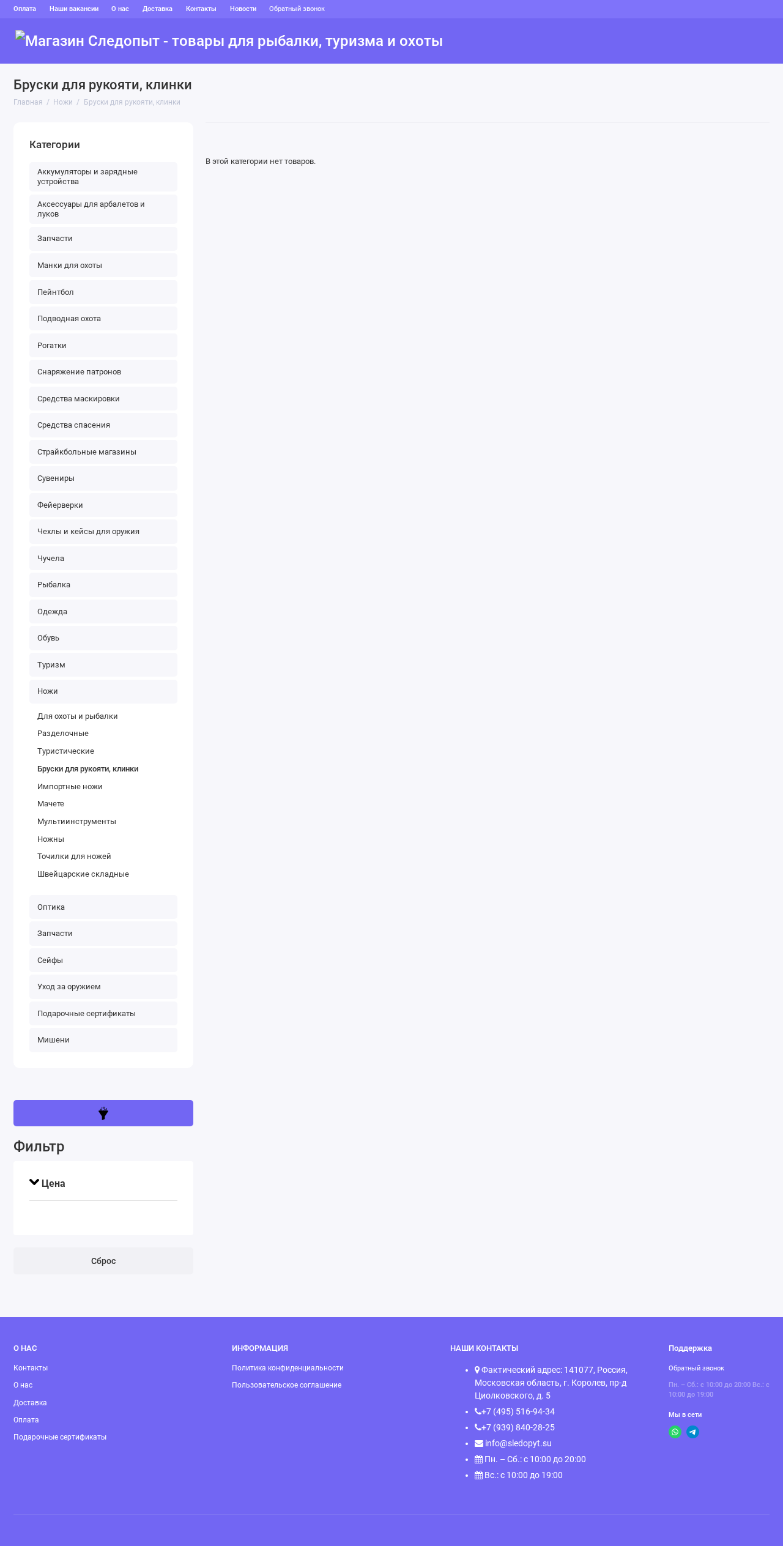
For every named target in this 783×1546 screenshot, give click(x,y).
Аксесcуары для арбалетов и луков (91, 208)
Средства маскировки (78, 398)
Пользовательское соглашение (286, 1385)
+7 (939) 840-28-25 (518, 1427)
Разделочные (63, 733)
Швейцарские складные (83, 874)
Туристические (65, 751)
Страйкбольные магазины (86, 451)
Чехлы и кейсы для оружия (88, 531)
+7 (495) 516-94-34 (518, 1411)
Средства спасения (73, 424)
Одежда (569, 41)
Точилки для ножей (74, 856)
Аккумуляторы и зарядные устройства (87, 176)
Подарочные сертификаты (86, 1013)
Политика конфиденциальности (288, 1368)
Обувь (527, 41)
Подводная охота (69, 318)
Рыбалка (616, 41)
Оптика (699, 41)
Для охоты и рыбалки (77, 716)
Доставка (158, 9)
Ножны (50, 839)
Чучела (50, 558)
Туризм (486, 41)
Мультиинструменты (76, 821)
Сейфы (742, 41)
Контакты (201, 9)
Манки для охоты (69, 265)
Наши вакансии (74, 9)
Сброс (103, 1261)
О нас (120, 9)
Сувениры (56, 478)
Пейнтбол (55, 292)
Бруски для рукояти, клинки (87, 768)
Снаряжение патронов (79, 371)
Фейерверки (60, 505)
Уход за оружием (69, 986)
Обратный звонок (297, 9)
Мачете (50, 803)
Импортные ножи (70, 786)
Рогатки (52, 345)
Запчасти (55, 238)
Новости (243, 9)
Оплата (24, 9)
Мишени (53, 1039)
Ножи (659, 41)
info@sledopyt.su (517, 1443)
